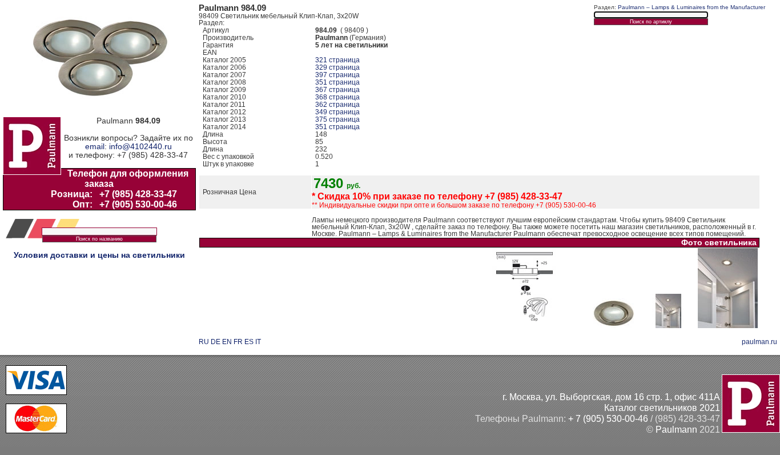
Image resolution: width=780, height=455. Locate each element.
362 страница (337, 104)
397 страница (337, 74)
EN (227, 341)
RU (204, 341)
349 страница (337, 112)
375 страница (337, 119)
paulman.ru (759, 341)
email (94, 146)
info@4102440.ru (140, 146)
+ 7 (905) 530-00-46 (608, 418)
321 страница (337, 60)
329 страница (337, 67)
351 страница (337, 82)
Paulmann (676, 429)
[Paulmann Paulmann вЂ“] (525, 325)
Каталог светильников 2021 (662, 407)
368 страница (337, 97)
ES (249, 341)
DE (215, 341)
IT (258, 341)
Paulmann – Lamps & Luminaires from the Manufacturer (691, 7)
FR (238, 341)
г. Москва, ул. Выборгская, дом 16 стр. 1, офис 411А (611, 397)
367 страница (337, 89)
